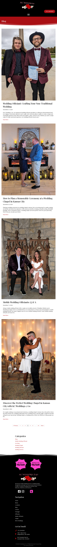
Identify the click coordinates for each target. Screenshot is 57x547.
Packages (17, 511)
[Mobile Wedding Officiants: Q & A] (28, 258)
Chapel (16, 518)
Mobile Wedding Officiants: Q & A (19, 302)
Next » (42, 425)
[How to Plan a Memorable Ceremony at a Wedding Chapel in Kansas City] (28, 159)
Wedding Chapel (19, 445)
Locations (17, 505)
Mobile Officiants (19, 516)
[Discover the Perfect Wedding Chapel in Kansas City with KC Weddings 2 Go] (28, 359)
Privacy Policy (38, 544)
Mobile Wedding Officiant (21, 441)
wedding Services (19, 449)
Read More (5, 119)
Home (16, 500)
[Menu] (28, 14)
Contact (17, 509)
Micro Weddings (19, 520)
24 (38, 425)
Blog (16, 439)
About (16, 503)
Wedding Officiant (19, 447)
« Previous (15, 425)
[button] (19, 491)
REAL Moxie (31, 545)
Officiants (17, 514)
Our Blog (17, 443)
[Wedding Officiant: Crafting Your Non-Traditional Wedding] (28, 64)
